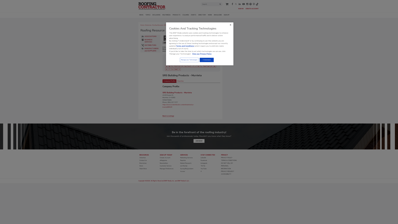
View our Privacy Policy (202, 54)
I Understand (207, 60)
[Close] (230, 25)
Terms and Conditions (185, 46)
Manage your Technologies (189, 60)
